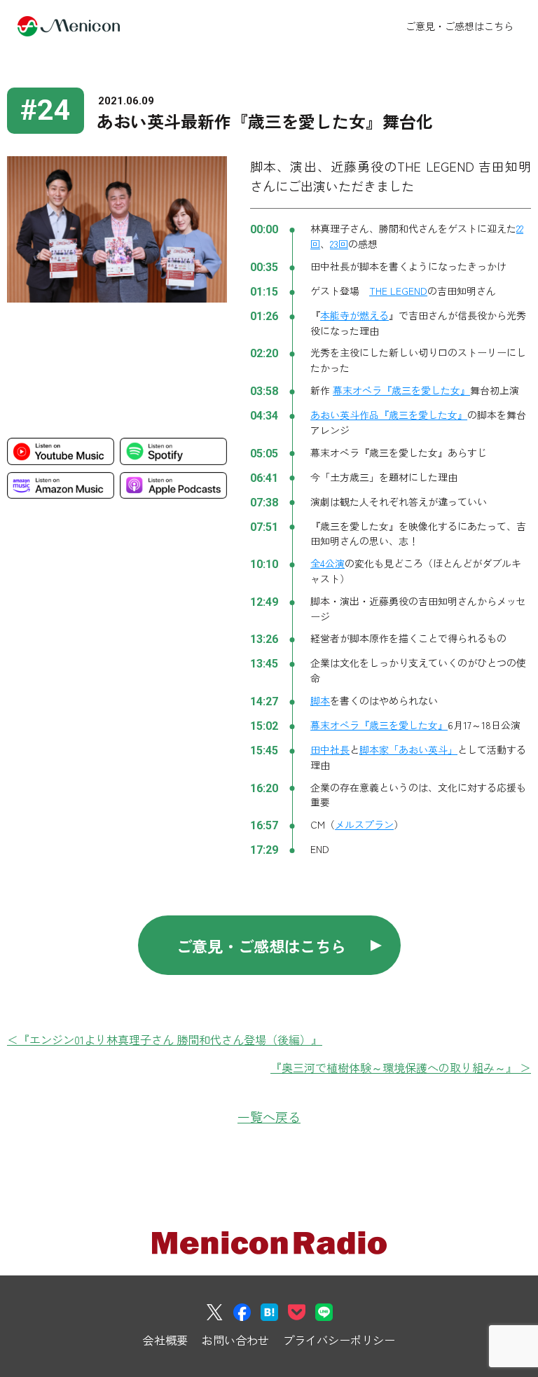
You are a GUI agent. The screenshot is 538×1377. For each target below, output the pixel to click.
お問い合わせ (235, 1339)
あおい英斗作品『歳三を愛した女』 (388, 415)
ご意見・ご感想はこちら (459, 26)
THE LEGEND (398, 291)
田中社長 (330, 749)
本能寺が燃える (354, 315)
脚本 (320, 700)
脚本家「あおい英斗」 (408, 749)
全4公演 (327, 563)
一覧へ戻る (269, 1116)
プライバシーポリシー (339, 1339)
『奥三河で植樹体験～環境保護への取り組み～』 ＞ (400, 1067)
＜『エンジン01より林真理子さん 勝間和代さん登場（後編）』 (164, 1039)
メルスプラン (364, 824)
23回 (339, 244)
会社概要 (165, 1339)
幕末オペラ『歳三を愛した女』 (401, 390)
